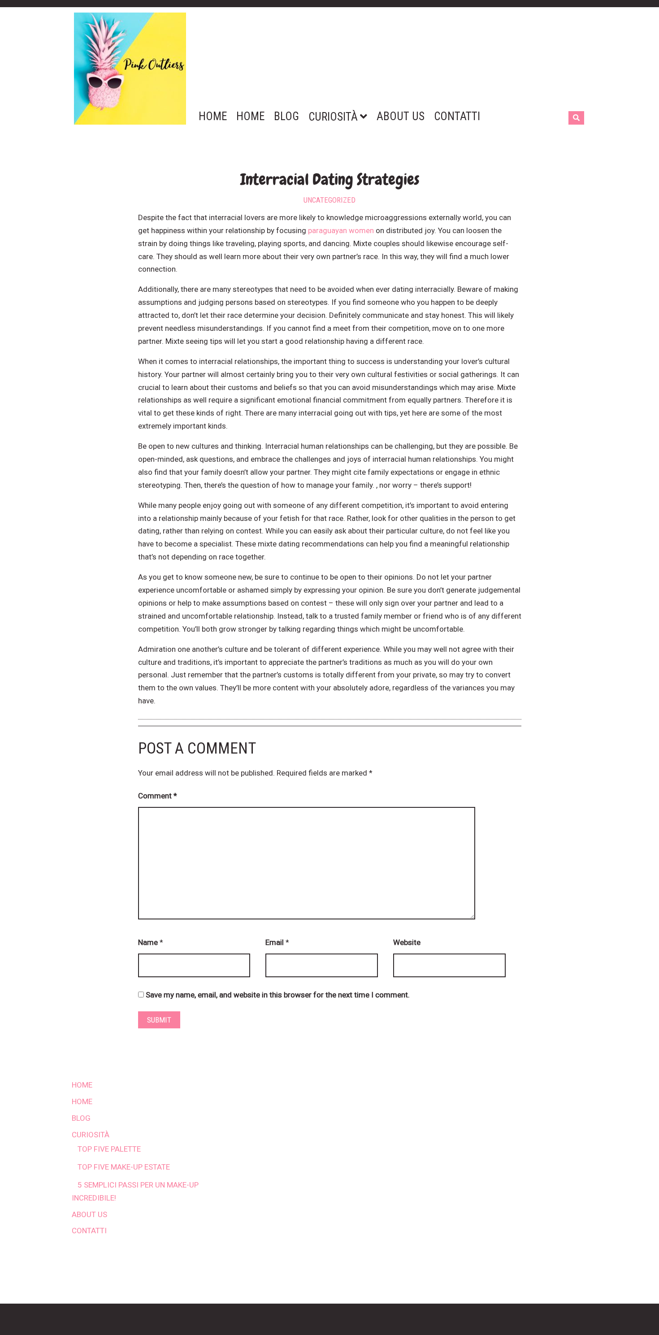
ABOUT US (89, 1214)
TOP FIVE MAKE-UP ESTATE (124, 1166)
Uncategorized (329, 199)
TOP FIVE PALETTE (109, 1148)
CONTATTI (89, 1230)
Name (148, 942)
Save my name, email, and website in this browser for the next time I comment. (278, 994)
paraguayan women (341, 230)
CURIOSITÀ (90, 1134)
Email (274, 942)
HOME (82, 1084)
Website (407, 942)
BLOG (81, 1118)
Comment (157, 795)
